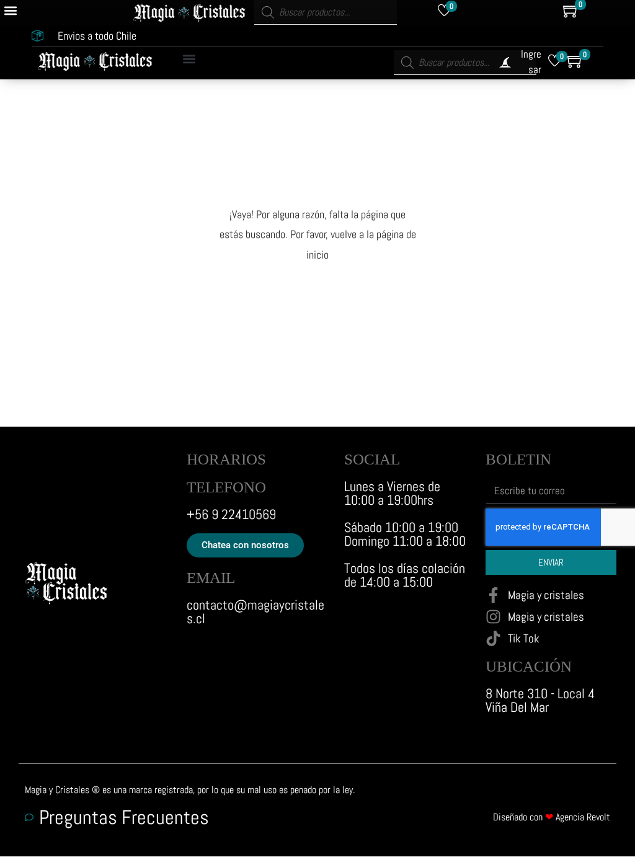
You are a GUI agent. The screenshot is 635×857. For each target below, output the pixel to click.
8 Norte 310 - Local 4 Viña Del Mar (540, 700)
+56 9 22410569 (231, 514)
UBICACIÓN (529, 666)
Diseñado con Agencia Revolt (551, 817)
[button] (10, 10)
